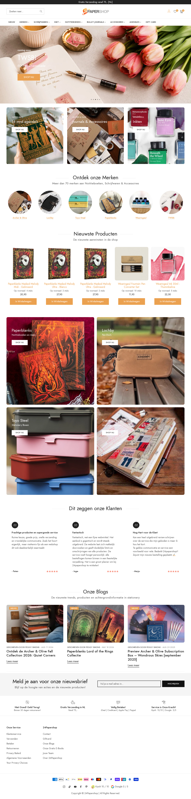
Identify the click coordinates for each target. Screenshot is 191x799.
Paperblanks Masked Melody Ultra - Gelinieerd (23, 285)
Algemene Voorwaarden (18, 758)
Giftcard (47, 739)
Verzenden (12, 739)
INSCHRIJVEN (173, 683)
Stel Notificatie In (131, 301)
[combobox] (25, 11)
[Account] (169, 11)
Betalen (10, 743)
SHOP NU (29, 77)
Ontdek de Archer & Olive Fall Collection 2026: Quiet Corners (30, 653)
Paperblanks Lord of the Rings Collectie (90, 653)
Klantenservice (13, 734)
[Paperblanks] (110, 202)
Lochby (50, 218)
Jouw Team (48, 753)
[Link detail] (34, 135)
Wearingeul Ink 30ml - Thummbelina (96, 285)
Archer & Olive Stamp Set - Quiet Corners (168, 285)
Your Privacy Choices (17, 762)
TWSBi (171, 218)
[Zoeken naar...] (41, 11)
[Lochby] (50, 202)
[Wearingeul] (141, 202)
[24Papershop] (95, 11)
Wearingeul (141, 218)
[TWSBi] (171, 202)
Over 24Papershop (52, 758)
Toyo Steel (80, 218)
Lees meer (12, 661)
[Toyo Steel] (80, 202)
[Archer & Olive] (19, 202)
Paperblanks (110, 218)
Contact (47, 734)
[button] (91, 99)
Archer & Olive (20, 218)
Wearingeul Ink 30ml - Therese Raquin (132, 285)
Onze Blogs (48, 743)
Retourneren (12, 748)
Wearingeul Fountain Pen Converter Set (59, 285)
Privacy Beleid (13, 753)
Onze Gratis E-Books (53, 748)
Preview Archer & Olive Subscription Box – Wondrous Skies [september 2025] (156, 655)
